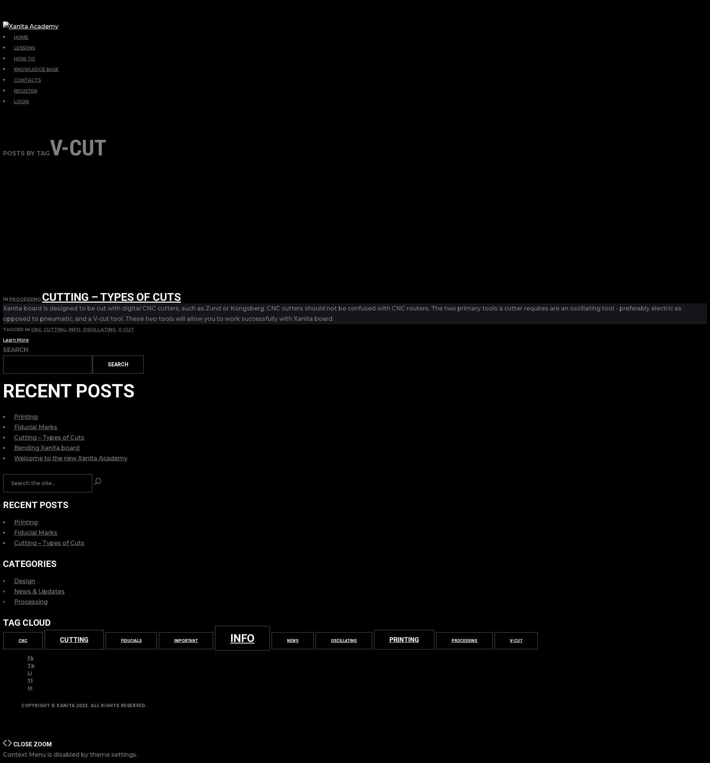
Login (21, 101)
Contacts (27, 80)
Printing (26, 416)
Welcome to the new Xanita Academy (71, 458)
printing (404, 639)
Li (30, 673)
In (30, 687)
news (292, 640)
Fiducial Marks (35, 427)
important (186, 640)
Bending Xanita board (47, 447)
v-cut (126, 329)
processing (464, 640)
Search (15, 349)
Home (21, 37)
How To (24, 58)
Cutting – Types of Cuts (111, 296)
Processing (25, 299)
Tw (31, 665)
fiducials (131, 640)
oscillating (99, 329)
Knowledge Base (36, 69)
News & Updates (39, 591)
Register (25, 91)
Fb (30, 658)
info (74, 329)
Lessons (24, 48)
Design (24, 581)
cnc (36, 329)
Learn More (16, 340)
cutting (55, 329)
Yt (30, 680)
